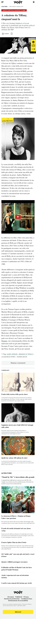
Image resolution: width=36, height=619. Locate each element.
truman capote (22, 356)
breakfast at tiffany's (26, 354)
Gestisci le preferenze (12, 599)
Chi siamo (10, 597)
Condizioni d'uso (26, 599)
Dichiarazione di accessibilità (18, 601)
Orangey (4, 341)
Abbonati (18, 612)
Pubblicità (18, 597)
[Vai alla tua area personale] (34, 2)
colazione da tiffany (8, 356)
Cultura (4, 6)
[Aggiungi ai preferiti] (11, 33)
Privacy (26, 597)
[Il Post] (18, 2)
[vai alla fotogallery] (18, 139)
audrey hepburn (12, 354)
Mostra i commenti (18, 363)
